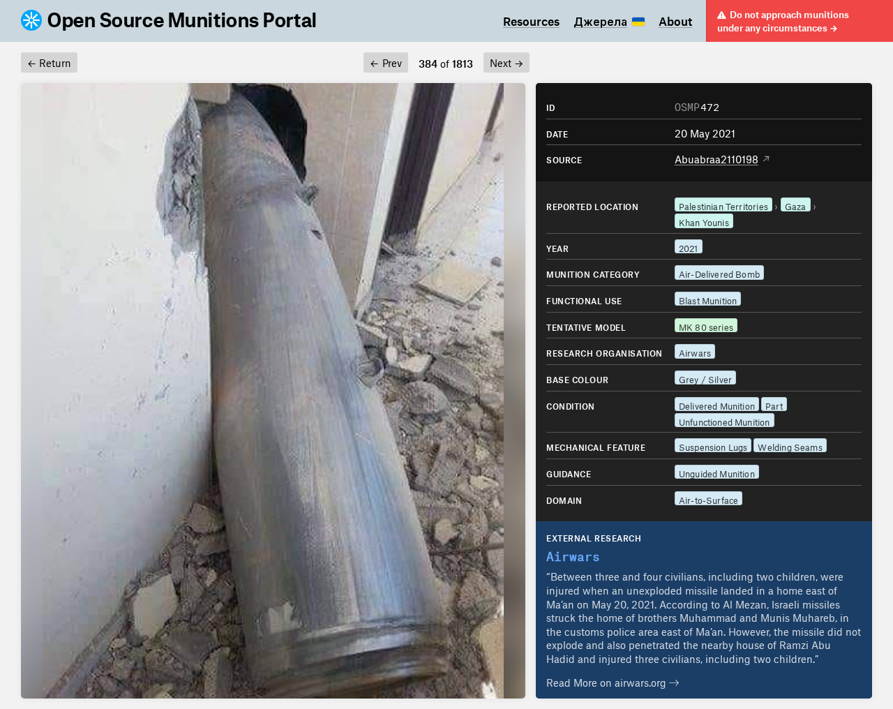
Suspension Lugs (713, 445)
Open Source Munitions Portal (182, 21)
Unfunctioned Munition (724, 420)
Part (774, 404)
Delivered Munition (717, 404)
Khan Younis (704, 220)
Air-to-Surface (709, 498)
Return (49, 61)
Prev (385, 61)
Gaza (795, 204)
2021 (688, 246)
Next (506, 61)
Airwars (695, 351)
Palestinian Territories (723, 204)
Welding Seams (790, 445)
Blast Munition (708, 299)
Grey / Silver (705, 378)
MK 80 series (706, 325)
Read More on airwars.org (607, 681)
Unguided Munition (717, 472)
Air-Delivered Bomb (719, 272)
